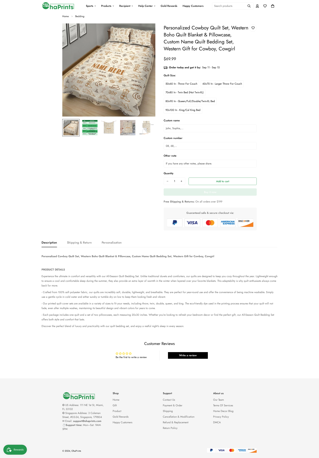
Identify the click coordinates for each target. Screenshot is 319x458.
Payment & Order (172, 405)
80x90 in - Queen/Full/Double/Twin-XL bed (190, 101)
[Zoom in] (148, 30)
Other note (170, 156)
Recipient (124, 6)
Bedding (79, 16)
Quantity (168, 173)
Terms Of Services (223, 405)
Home (65, 16)
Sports (89, 6)
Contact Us (169, 400)
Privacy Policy (221, 417)
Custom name (172, 120)
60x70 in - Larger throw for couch (222, 84)
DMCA (217, 422)
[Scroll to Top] (312, 440)
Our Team (218, 400)
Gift (115, 405)
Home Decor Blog (223, 411)
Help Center (145, 6)
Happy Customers (193, 6)
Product (117, 411)
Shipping (168, 411)
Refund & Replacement (175, 422)
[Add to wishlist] (253, 28)
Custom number (173, 138)
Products (106, 6)
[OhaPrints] (58, 6)
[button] (272, 6)
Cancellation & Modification (178, 417)
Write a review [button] (188, 355)
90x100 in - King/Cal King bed (182, 110)
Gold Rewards (169, 6)
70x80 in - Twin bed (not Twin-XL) (184, 92)
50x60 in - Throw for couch (181, 84)
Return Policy (170, 428)
